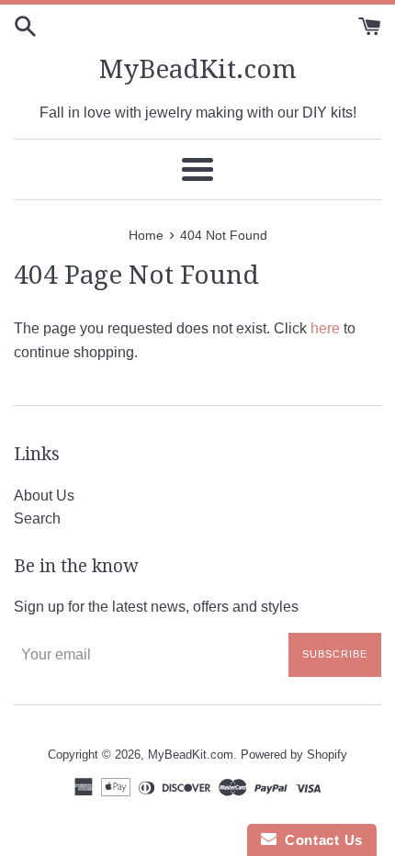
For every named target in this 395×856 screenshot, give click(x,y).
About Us (44, 495)
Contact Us (319, 840)
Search (37, 518)
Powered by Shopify (294, 754)
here (325, 328)
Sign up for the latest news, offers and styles (156, 606)
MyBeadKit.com (198, 69)
